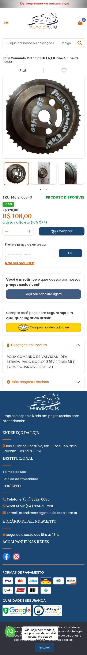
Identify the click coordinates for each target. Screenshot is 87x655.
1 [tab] (40, 190)
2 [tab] (47, 190)
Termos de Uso (14, 472)
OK (70, 253)
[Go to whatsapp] (10, 631)
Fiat (23, 70)
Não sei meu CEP (19, 263)
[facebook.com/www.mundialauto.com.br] (6, 556)
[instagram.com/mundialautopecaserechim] (16, 556)
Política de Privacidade (20, 479)
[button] (79, 43)
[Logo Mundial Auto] (42, 20)
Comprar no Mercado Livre (49, 327)
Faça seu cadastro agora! (44, 294)
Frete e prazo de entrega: (25, 244)
